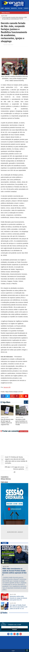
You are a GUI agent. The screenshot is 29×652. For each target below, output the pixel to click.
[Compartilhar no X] (7, 396)
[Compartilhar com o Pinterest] (17, 396)
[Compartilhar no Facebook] (3, 396)
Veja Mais (6, 402)
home (2, 8)
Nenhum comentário (8, 44)
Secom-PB (6, 387)
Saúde (4, 543)
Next (27, 13)
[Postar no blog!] (21, 396)
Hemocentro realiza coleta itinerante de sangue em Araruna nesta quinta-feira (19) (18, 598)
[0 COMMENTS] (8, 417)
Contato (26, 8)
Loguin (13, 650)
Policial (20, 8)
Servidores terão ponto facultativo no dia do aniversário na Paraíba (21, 422)
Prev (26, 13)
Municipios (14, 8)
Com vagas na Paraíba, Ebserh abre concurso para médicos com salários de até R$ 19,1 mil (18, 606)
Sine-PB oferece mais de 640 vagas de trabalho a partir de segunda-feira (7, 422)
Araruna (7, 8)
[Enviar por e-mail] (26, 396)
